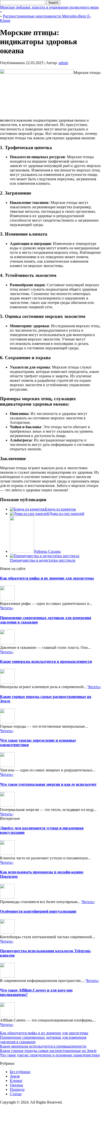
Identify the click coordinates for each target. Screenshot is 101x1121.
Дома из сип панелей (66, 513)
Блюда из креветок (60, 509)
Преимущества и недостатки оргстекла (42, 560)
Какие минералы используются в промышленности (46, 661)
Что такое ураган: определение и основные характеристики (50, 1055)
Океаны (16, 1085)
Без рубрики (20, 1072)
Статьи (16, 1094)
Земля (15, 1076)
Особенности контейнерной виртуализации (38, 911)
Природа (17, 1089)
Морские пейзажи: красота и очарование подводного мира (49, 7)
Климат (16, 1080)
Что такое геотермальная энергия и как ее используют (48, 784)
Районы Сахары (47, 551)
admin (63, 63)
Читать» (6, 608)
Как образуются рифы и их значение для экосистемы (47, 578)
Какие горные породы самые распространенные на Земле (48, 1051)
